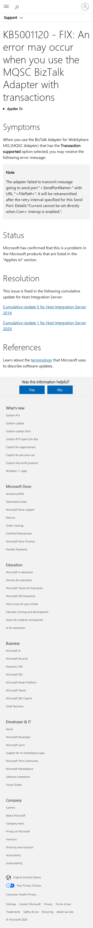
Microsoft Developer (18, 737)
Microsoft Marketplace (19, 769)
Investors (11, 839)
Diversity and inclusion (19, 847)
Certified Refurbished (18, 533)
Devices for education (19, 580)
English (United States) (27, 877)
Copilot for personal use (20, 455)
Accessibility (13, 855)
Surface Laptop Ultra (18, 431)
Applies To (14, 108)
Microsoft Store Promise (20, 541)
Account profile (15, 494)
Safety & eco (31, 912)
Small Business (15, 706)
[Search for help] (17, 6)
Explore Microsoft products (22, 463)
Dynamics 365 (14, 666)
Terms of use (63, 904)
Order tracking (14, 525)
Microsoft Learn (15, 745)
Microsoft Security (17, 658)
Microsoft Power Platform (21, 682)
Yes (32, 389)
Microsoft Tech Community (22, 761)
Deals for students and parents (24, 620)
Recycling (47, 912)
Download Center (16, 501)
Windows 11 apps (16, 471)
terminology (41, 359)
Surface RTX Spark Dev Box (22, 439)
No (59, 389)
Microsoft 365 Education (20, 596)
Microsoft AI (13, 650)
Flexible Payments (17, 549)
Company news (15, 823)
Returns (10, 517)
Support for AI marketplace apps (25, 753)
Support (11, 17)
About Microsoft (15, 815)
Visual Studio (14, 784)
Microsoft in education (19, 572)
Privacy (48, 904)
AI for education (15, 628)
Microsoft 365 (14, 674)
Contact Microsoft (30, 904)
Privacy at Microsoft (18, 831)
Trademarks (13, 912)
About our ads (65, 912)
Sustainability (14, 863)
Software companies (18, 777)
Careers (10, 807)
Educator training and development (27, 612)
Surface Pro (13, 415)
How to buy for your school (22, 604)
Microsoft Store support (20, 509)
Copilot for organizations (21, 447)
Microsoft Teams (16, 690)
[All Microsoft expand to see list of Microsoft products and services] (6, 7)
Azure (9, 729)
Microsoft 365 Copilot (19, 698)
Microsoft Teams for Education (24, 588)
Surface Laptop (15, 423)
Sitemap (11, 904)
